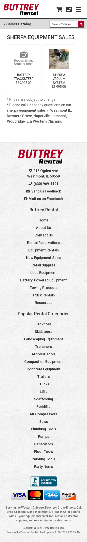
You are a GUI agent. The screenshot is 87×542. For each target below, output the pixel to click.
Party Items (43, 466)
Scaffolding (43, 399)
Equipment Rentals (43, 250)
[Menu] (78, 9)
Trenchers (43, 346)
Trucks (43, 384)
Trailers (43, 376)
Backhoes (43, 324)
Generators (43, 444)
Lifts (43, 391)
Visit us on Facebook (45, 199)
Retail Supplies (43, 265)
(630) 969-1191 (45, 184)
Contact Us (43, 235)
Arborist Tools (43, 354)
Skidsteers (43, 331)
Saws (43, 421)
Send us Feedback (45, 191)
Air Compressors (43, 414)
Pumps (43, 436)
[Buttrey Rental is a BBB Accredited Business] (43, 485)
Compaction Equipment (43, 361)
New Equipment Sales (43, 257)
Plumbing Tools (43, 429)
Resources (43, 302)
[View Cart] (59, 9)
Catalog (18, 24)
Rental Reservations (43, 243)
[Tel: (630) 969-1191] (69, 9)
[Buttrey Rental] (21, 14)
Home (43, 220)
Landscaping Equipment (43, 339)
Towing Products (43, 287)
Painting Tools (43, 459)
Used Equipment (43, 272)
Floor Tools (43, 451)
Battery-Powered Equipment (43, 280)
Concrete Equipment (43, 369)
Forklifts (43, 406)
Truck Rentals (43, 295)
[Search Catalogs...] (81, 24)
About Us (43, 228)
